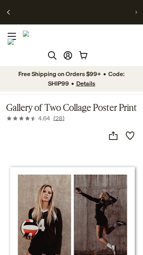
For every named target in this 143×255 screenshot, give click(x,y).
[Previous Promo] (8, 12)
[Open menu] (12, 36)
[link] (35, 118)
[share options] (113, 136)
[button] (68, 55)
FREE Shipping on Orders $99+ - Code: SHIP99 (64, 9)
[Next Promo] (136, 12)
